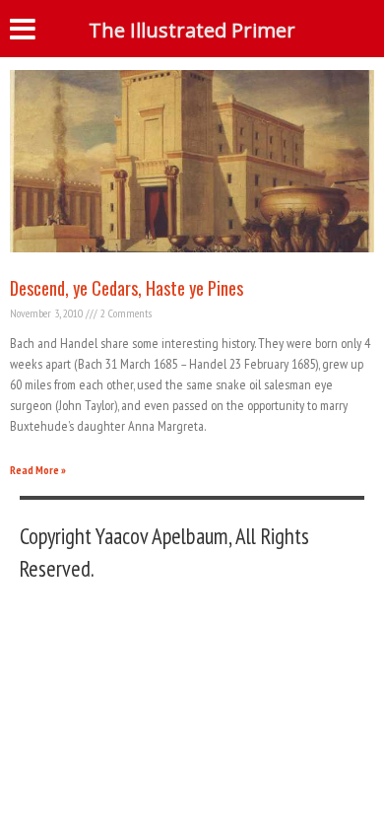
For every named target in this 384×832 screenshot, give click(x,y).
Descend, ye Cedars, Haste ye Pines (126, 288)
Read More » (38, 469)
